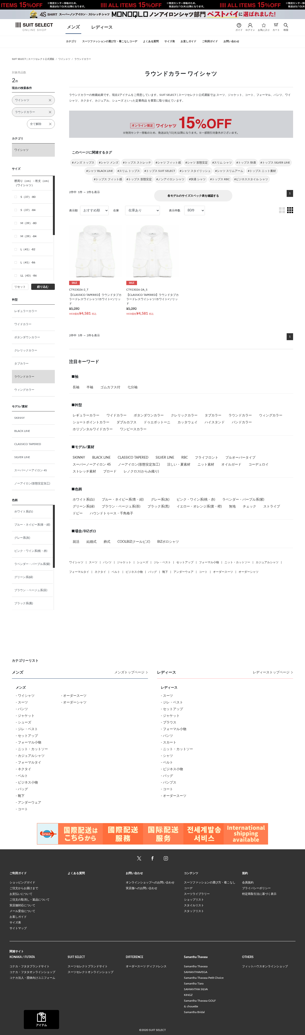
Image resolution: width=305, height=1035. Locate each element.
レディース (102, 27)
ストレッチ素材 (84, 471)
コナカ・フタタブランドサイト (30, 966)
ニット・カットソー (237, 562)
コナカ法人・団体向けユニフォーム (32, 977)
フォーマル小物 (209, 562)
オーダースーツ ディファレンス (146, 966)
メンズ (73, 27)
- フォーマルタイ (28, 762)
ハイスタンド (215, 422)
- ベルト (22, 776)
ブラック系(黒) (23, 603)
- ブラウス (168, 722)
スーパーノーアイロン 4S (30, 470)
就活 (76, 541)
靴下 (165, 571)
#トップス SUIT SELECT (159, 170)
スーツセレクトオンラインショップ (90, 972)
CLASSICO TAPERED (27, 444)
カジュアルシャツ (267, 562)
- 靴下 (20, 796)
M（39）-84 (28, 236)
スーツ (93, 562)
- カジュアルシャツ (30, 756)
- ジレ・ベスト (27, 729)
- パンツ (22, 709)
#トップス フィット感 (108, 179)
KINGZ (188, 995)
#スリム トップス (128, 170)
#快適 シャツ (197, 179)
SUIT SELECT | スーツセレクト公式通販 (33, 59)
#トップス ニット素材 (262, 170)
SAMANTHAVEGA (195, 972)
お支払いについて (21, 893)
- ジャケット (25, 715)
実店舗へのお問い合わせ (141, 888)
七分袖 (132, 387)
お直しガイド (18, 916)
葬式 (107, 541)
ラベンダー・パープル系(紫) (32, 564)
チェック (249, 506)
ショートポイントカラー (91, 422)
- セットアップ (27, 736)
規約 (245, 873)
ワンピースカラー (133, 429)
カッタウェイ (188, 422)
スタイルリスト (194, 905)
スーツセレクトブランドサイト (88, 966)
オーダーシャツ (249, 571)
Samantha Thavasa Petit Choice (204, 977)
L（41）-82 (27, 249)
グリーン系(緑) (23, 577)
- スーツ (22, 702)
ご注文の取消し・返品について (30, 899)
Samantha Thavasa (196, 966)
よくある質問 (76, 873)
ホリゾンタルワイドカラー (93, 429)
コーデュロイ (259, 464)
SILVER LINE (22, 457)
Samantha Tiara (193, 983)
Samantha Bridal (194, 1012)
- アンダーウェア (28, 802)
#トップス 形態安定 (139, 179)
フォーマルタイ (79, 571)
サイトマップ (18, 928)
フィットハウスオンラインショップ (265, 966)
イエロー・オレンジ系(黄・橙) (199, 506)
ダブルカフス (127, 422)
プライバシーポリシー (256, 888)
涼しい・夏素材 (178, 464)
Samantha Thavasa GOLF (200, 1000)
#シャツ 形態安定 (196, 162)
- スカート (168, 742)
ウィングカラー (24, 389)
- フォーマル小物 (28, 742)
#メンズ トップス (83, 162)
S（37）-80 (28, 196)
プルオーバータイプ (240, 457)
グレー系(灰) (22, 537)
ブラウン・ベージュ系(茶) (30, 590)
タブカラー (21, 363)
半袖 (89, 387)
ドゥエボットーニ (157, 422)
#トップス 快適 (246, 162)
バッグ (152, 571)
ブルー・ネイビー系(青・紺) (32, 524)
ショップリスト (194, 899)
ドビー (78, 513)
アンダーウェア (183, 571)
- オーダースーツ (73, 695)
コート (203, 571)
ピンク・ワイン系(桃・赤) (30, 550)
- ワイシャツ (25, 695)
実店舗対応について (22, 905)
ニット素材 (206, 464)
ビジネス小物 (134, 571)
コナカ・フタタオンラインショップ (32, 972)
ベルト (116, 571)
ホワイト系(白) (23, 511)
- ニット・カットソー (32, 749)
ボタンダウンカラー (27, 337)
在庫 (116, 210)
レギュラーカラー (25, 311)
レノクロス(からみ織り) (141, 471)
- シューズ (23, 722)
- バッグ (22, 789)
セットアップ (184, 562)
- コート (22, 809)
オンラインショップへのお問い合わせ (150, 882)
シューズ (142, 562)
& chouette (191, 1006)
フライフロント (206, 457)
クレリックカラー (25, 350)
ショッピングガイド (22, 882)
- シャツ (167, 756)
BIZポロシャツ (168, 541)
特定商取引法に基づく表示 (259, 893)
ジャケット (124, 562)
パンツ (107, 562)
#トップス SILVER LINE (275, 162)
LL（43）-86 (28, 275)
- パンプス (168, 782)
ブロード (110, 471)
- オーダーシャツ (73, 702)
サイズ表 (15, 922)
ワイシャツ (64, 59)
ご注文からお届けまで (24, 888)
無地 (232, 506)
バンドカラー (242, 422)
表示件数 (174, 210)
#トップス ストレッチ (137, 162)
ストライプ (271, 506)
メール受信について (22, 911)
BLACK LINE (22, 431)
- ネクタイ (23, 769)
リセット (20, 286)
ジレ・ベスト (162, 562)
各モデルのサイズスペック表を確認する (193, 195)
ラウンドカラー (82, 59)
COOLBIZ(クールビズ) (133, 541)
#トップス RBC (220, 179)
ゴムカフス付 (110, 387)
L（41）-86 (27, 262)
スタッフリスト (194, 911)
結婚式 (91, 541)
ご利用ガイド (18, 873)
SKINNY (19, 417)
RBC (184, 457)
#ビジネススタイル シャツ (251, 179)
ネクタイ (100, 571)
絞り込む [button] (43, 286)
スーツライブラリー (197, 893)
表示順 (73, 210)
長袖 (76, 387)
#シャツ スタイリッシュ (195, 170)
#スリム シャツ (222, 162)
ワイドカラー (22, 324)
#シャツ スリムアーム (229, 170)
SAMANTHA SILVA (196, 989)
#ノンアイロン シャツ (170, 179)
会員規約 (248, 882)
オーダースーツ (223, 571)
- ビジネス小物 (27, 782)
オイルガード (231, 464)
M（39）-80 (28, 223)
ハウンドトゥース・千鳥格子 (111, 513)
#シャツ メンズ (108, 162)
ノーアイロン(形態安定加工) (32, 483)
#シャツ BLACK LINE (99, 170)
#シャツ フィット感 (168, 162)
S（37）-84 (28, 210)
